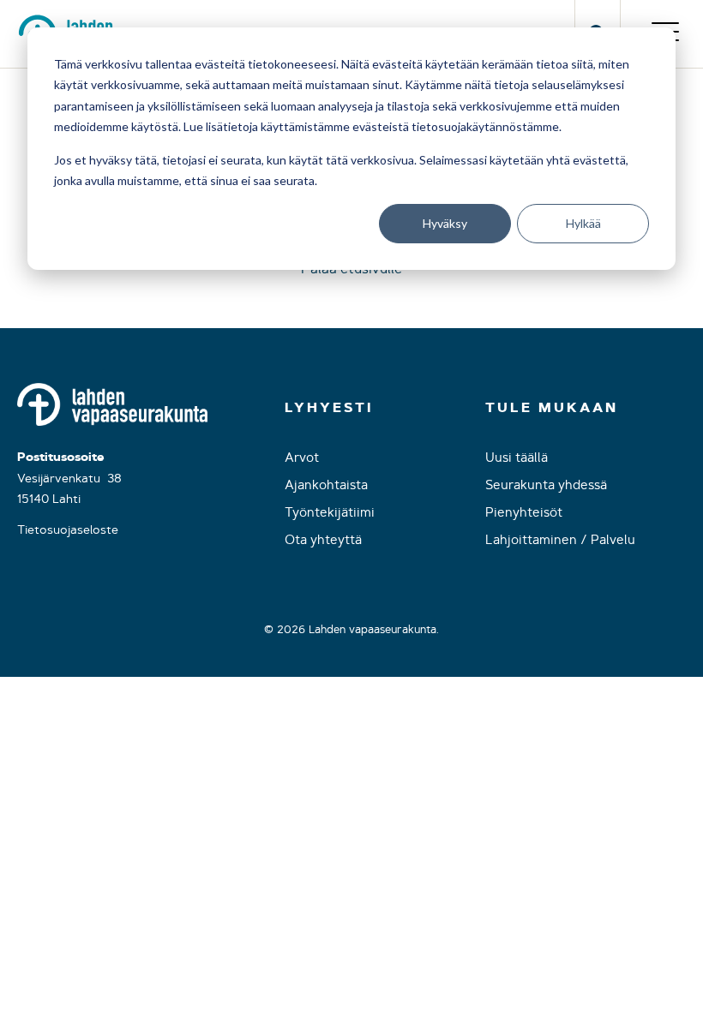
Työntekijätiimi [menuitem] (330, 512)
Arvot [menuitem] (302, 457)
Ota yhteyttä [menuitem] (323, 539)
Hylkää (583, 223)
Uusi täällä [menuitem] (516, 457)
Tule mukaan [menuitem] (551, 408)
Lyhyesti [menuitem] (329, 408)
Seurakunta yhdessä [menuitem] (546, 485)
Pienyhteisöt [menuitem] (523, 512)
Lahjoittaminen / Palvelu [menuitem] (560, 539)
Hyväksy (445, 223)
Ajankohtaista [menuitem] (326, 485)
